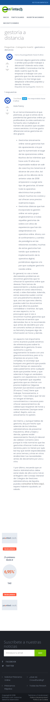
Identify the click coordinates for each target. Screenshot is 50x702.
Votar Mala (7, 71)
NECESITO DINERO (11, 23)
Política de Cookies (40, 700)
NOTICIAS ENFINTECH (40, 2)
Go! (40, 653)
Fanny (17, 55)
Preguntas (9, 47)
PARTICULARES (17, 17)
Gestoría (39, 87)
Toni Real (17, 98)
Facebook (11, 661)
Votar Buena (7, 62)
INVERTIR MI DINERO (35, 17)
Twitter (10, 665)
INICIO (6, 17)
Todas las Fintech (37, 685)
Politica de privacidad (38, 697)
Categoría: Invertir (24, 47)
